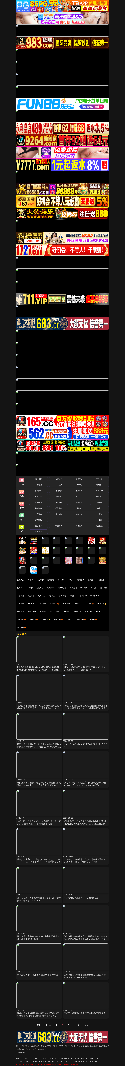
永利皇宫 (43, 603)
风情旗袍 (38, 508)
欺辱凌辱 (38, 496)
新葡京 (19, 588)
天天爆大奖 (32, 611)
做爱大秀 (77, 611)
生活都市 (38, 526)
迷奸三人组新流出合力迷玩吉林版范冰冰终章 (85, 1013)
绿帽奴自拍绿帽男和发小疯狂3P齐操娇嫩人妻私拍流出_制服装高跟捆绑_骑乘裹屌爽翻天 (38, 1014)
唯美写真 (79, 514)
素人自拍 (99, 485)
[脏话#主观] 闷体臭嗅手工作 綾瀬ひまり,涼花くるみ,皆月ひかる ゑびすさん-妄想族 (85, 784)
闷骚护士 (99, 508)
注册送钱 (80, 580)
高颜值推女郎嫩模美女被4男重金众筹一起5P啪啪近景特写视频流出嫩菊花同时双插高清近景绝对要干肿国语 (86, 939)
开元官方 (20, 611)
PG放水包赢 (61, 588)
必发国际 (83, 595)
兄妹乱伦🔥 (46, 619)
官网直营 (50, 580)
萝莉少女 (99, 479)
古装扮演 (38, 502)
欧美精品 (79, 479)
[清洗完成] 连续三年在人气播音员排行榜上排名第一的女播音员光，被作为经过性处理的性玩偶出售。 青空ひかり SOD (86, 708)
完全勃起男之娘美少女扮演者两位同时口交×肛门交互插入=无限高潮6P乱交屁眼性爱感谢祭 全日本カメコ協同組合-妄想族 (86, 824)
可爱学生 (79, 502)
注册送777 (92, 580)
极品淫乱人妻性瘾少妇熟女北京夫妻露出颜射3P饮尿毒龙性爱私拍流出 (85, 976)
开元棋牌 (40, 580)
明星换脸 (58, 508)
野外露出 (99, 496)
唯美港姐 (79, 491)
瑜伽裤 (79, 508)
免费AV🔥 (93, 619)
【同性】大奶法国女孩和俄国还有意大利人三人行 (86, 745)
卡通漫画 (38, 514)
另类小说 (38, 531)
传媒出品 (38, 520)
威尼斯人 (20, 580)
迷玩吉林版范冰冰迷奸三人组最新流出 (81, 897)
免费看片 (67, 611)
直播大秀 (88, 611)
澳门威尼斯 (99, 611)
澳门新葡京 (94, 595)
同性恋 (99, 520)
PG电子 (71, 580)
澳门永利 (61, 580)
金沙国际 (43, 611)
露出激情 (58, 514)
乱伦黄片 (41, 595)
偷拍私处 (51, 595)
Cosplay (79, 485)
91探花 (58, 496)
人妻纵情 (79, 526)
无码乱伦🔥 (101, 603)
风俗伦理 (99, 526)
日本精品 (58, 485)
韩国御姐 (58, 491)
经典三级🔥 (21, 619)
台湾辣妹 (38, 491)
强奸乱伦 (58, 479)
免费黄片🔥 (89, 603)
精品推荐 (38, 479)
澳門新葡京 (32, 603)
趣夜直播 (62, 595)
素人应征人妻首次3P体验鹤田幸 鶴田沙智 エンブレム (39, 976)
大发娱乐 (20, 603)
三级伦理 (38, 485)
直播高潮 (73, 588)
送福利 (102, 580)
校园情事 (58, 526)
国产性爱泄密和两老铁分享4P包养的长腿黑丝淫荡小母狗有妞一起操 (38, 937)
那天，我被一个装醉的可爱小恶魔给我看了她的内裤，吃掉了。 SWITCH (39, 899)
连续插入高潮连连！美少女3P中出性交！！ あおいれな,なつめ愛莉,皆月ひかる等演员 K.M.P (38, 860)
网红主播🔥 (21, 627)
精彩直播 (83, 588)
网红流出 (79, 496)
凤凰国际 (50, 588)
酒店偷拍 (103, 588)
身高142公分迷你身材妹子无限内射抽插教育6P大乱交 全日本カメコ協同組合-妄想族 (39, 822)
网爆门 (99, 514)
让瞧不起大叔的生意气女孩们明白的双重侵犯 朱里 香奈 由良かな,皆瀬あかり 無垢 (85, 860)
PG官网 (30, 580)
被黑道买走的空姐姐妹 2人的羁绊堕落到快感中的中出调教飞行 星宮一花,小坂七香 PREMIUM (39, 707)
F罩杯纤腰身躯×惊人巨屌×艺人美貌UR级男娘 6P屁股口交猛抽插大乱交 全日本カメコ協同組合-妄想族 (38, 670)
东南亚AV (99, 491)
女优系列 (58, 502)
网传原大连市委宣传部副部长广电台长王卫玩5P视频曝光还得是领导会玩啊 (85, 668)
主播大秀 (20, 595)
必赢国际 (39, 588)
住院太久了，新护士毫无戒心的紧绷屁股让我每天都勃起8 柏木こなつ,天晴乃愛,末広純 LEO (39, 784)
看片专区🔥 (58, 619)
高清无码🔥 (81, 619)
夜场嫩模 (72, 595)
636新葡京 (67, 603)
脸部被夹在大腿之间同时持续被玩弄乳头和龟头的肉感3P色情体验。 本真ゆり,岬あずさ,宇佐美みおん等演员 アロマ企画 (39, 747)
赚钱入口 (70, 619)
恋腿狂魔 (99, 502)
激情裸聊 (77, 603)
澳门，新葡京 (55, 611)
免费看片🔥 (54, 603)
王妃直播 (31, 595)
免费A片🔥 (34, 619)
